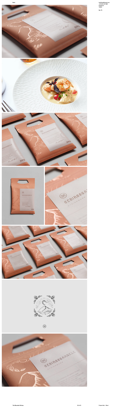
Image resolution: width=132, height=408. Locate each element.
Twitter (100, 7)
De (101, 10)
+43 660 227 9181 (103, 4)
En (99, 10)
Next (107, 405)
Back (14, 2)
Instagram (101, 5)
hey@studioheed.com (104, 2)
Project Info (102, 405)
